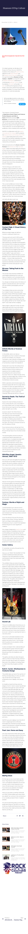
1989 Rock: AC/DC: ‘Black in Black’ (17, 837)
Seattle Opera (19, 529)
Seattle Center (20, 71)
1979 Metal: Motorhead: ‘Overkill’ (16, 846)
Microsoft (11, 84)
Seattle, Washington (8, 80)
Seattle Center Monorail (10, 75)
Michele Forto (12, 146)
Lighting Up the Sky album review (17, 855)
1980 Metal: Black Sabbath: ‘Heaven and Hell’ (17, 828)
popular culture (14, 82)
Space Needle (14, 73)
